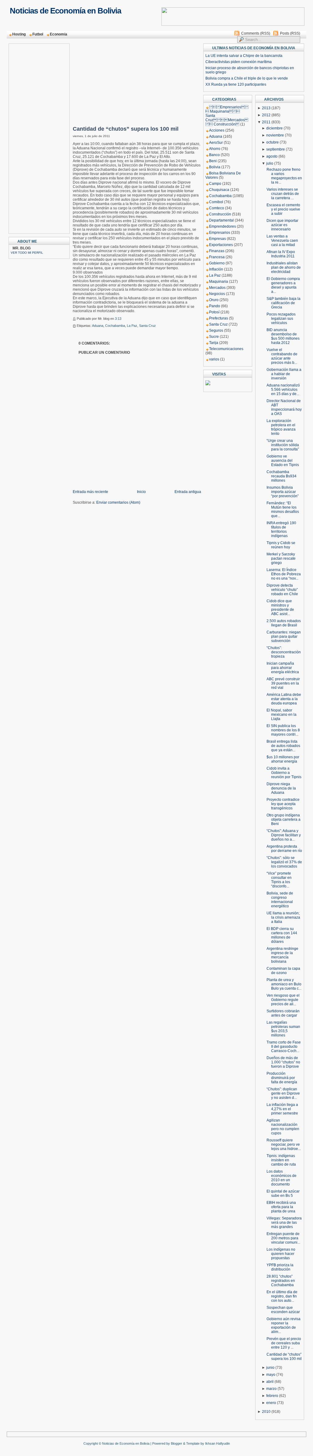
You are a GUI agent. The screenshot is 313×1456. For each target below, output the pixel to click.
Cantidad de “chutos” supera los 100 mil (126, 129)
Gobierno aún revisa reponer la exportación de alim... (283, 1325)
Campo (215, 183)
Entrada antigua (188, 492)
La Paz (132, 325)
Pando (214, 306)
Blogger (176, 1443)
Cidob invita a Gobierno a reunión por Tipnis (284, 772)
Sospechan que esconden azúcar (283, 1309)
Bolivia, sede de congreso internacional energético (280, 899)
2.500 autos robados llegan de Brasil (284, 623)
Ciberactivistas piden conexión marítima (238, 62)
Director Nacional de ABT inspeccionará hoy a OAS (284, 407)
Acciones (216, 130)
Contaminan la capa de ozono (283, 970)
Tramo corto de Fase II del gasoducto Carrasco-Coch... (284, 1046)
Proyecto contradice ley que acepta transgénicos (283, 803)
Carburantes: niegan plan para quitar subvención (284, 636)
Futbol (37, 34)
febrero (272, 1396)
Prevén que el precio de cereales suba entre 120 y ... (284, 1343)
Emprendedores (222, 226)
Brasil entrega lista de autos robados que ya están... (283, 745)
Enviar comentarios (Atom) (118, 502)
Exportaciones (221, 245)
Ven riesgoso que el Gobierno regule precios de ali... (283, 999)
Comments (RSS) (255, 33)
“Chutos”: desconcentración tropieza (284, 652)
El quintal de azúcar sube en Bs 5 (283, 1193)
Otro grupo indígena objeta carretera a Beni (283, 819)
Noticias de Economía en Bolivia (65, 10)
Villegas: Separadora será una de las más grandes (284, 1222)
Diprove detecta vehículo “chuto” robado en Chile (282, 589)
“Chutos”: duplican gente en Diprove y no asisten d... (283, 1093)
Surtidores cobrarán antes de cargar (283, 1013)
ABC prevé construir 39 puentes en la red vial (283, 683)
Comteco (216, 208)
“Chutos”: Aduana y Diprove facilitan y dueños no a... (284, 835)
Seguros (216, 330)
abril (270, 1381)
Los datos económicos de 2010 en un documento (281, 1177)
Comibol (216, 202)
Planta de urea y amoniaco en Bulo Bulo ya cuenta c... (284, 984)
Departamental (221, 220)
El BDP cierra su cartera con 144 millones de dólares (282, 935)
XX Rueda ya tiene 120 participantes (235, 84)
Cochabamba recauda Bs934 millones (281, 476)
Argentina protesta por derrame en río (284, 848)
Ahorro (214, 149)
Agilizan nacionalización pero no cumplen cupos (283, 1126)
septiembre (275, 149)
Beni (213, 161)
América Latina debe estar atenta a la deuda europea (284, 699)
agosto (272, 156)
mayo (270, 1374)
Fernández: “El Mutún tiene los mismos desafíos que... (283, 509)
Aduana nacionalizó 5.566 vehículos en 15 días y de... (283, 389)
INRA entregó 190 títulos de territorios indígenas (281, 529)
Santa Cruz (147, 325)
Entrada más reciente (90, 492)
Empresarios (219, 232)
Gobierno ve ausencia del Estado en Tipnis (283, 460)
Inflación (216, 269)
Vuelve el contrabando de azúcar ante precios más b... (282, 356)
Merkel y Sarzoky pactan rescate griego (281, 558)
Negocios (217, 294)
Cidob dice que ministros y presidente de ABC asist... (280, 607)
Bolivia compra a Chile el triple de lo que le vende (246, 78)
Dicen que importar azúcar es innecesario (282, 224)
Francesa (217, 257)
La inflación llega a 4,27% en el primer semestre (282, 1109)
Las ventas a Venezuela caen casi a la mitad (282, 240)
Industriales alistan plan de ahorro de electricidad (284, 267)
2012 (266, 115)
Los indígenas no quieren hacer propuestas (281, 1253)
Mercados (217, 288)
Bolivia (214, 167)
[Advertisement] (35, 137)
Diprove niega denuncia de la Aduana (281, 788)
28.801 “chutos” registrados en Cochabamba (281, 1280)
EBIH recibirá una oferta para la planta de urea (281, 1206)
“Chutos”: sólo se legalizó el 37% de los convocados (284, 862)
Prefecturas (218, 318)
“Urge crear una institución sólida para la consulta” (283, 445)
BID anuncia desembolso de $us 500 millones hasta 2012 (283, 336)
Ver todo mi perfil (27, 252)
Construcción (220, 214)
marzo (271, 1389)
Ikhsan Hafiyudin (217, 1443)
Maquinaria (218, 281)
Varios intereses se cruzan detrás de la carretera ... (283, 193)
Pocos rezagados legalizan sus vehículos (281, 318)
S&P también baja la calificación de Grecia (283, 303)
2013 (266, 108)
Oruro (214, 300)
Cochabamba (115, 325)
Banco (214, 155)
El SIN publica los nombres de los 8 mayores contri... (283, 730)
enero (271, 1403)
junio (270, 1367)
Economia (58, 34)
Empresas (217, 239)
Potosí (214, 312)
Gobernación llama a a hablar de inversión (284, 374)
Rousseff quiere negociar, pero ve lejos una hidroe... (284, 1144)
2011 (266, 122)
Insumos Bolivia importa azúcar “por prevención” (283, 491)
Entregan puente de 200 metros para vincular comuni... (283, 1238)
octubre (272, 142)
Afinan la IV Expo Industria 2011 (281, 254)
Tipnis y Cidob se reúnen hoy (281, 545)
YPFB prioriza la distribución (280, 1267)
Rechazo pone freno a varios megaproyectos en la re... (284, 176)
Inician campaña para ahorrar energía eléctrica (283, 667)
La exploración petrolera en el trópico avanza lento (281, 427)
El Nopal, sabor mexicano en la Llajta (281, 714)
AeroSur (216, 142)
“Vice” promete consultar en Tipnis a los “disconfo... (279, 879)
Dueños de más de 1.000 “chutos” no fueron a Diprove (283, 1062)
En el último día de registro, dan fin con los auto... (282, 1296)
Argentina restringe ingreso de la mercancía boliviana (282, 955)
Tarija (213, 343)
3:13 (118, 318)
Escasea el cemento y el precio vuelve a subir (283, 209)
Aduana (97, 325)
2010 (266, 1411)
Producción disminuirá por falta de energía (282, 1077)
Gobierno (217, 263)
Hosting (19, 34)
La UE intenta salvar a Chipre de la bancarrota (243, 56)
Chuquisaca (219, 190)
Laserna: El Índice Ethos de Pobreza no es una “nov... (284, 574)
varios (214, 359)
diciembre (274, 128)
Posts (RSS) (290, 33)
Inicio (141, 492)
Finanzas (216, 251)
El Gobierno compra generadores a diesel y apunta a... (283, 285)
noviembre (275, 135)
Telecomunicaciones (226, 349)
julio (269, 163)
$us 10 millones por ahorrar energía (283, 759)
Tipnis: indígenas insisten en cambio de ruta (281, 1160)
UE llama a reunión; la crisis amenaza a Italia (283, 917)
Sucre (214, 336)
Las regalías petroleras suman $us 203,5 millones (283, 1028)
